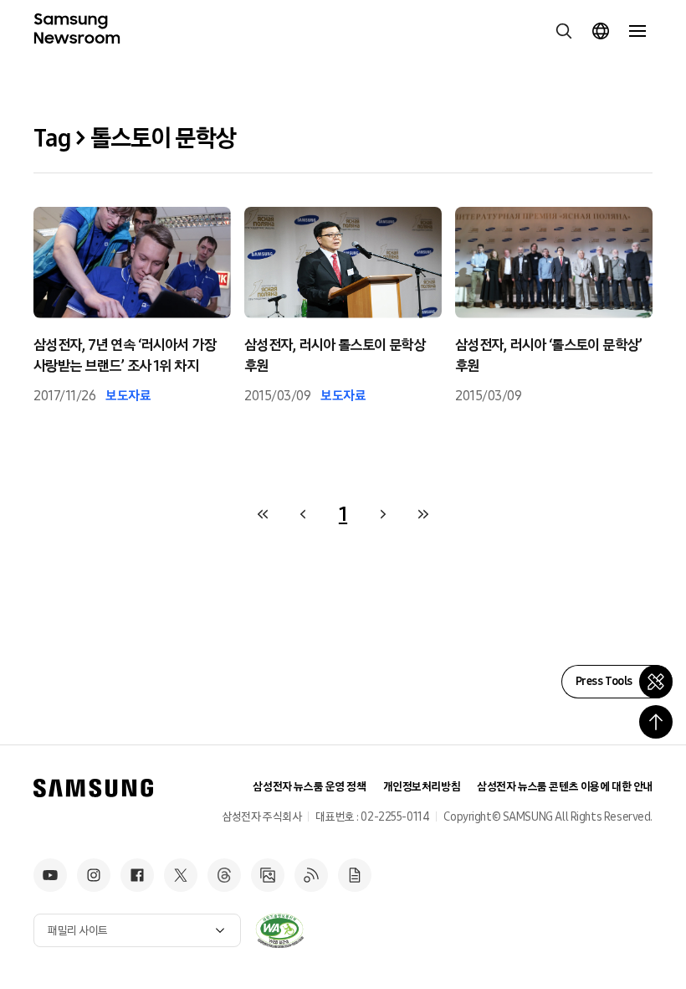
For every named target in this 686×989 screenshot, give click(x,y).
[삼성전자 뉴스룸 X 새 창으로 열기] (180, 875)
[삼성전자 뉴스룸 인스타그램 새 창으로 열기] (93, 875)
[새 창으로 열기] (279, 930)
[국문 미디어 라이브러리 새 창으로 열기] (267, 875)
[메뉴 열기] (637, 31)
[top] (656, 722)
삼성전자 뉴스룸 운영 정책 (309, 787)
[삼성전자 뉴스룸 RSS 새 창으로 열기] (311, 875)
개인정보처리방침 (422, 787)
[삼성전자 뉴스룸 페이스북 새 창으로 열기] (137, 875)
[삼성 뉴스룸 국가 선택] (601, 31)
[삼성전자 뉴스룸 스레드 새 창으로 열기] (224, 875)
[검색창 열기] (564, 31)
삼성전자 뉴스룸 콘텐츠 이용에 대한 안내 (565, 787)
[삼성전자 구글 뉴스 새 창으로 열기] (354, 875)
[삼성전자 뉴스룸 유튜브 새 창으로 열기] (50, 875)
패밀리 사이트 (78, 931)
